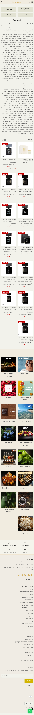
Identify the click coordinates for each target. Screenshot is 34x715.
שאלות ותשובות (28, 652)
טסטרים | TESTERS (27, 608)
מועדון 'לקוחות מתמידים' (26, 592)
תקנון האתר (30, 636)
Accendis (9, 9)
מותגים (31, 594)
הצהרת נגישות (29, 650)
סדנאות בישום (29, 618)
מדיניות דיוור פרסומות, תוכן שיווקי (24, 642)
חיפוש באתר (29, 610)
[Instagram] (31, 579)
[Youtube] (29, 579)
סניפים (31, 621)
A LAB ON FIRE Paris (25, 9)
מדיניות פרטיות (29, 639)
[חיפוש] (29, 2)
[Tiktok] (26, 579)
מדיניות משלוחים (28, 644)
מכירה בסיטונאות (28, 658)
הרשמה (29, 681)
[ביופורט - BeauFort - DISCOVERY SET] (25, 150)
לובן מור (27, 707)
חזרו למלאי (30, 589)
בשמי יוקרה (30, 613)
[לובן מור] (17, 2)
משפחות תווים (29, 600)
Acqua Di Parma (25, 15)
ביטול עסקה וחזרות (28, 647)
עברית (29, 703)
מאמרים (30, 626)
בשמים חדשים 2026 (27, 624)
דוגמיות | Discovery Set (26, 602)
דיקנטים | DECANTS (27, 605)
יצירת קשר (30, 655)
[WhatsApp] (24, 579)
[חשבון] (5, 2)
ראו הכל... (8, 15)
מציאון (31, 616)
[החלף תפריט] (32, 2)
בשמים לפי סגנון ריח (27, 597)
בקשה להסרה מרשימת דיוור (25, 660)
